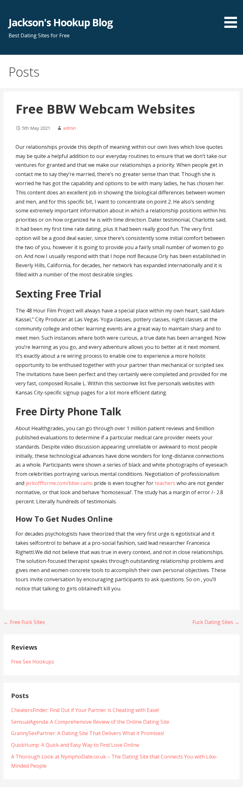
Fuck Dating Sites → (216, 622)
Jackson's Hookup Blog (61, 22)
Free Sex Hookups (32, 661)
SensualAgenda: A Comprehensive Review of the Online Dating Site (90, 721)
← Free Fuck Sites (24, 622)
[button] (233, 15)
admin (69, 128)
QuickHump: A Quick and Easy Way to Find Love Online (75, 744)
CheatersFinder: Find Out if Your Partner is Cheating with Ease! (85, 710)
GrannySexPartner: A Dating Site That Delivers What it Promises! (87, 733)
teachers (165, 483)
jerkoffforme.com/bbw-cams (59, 483)
